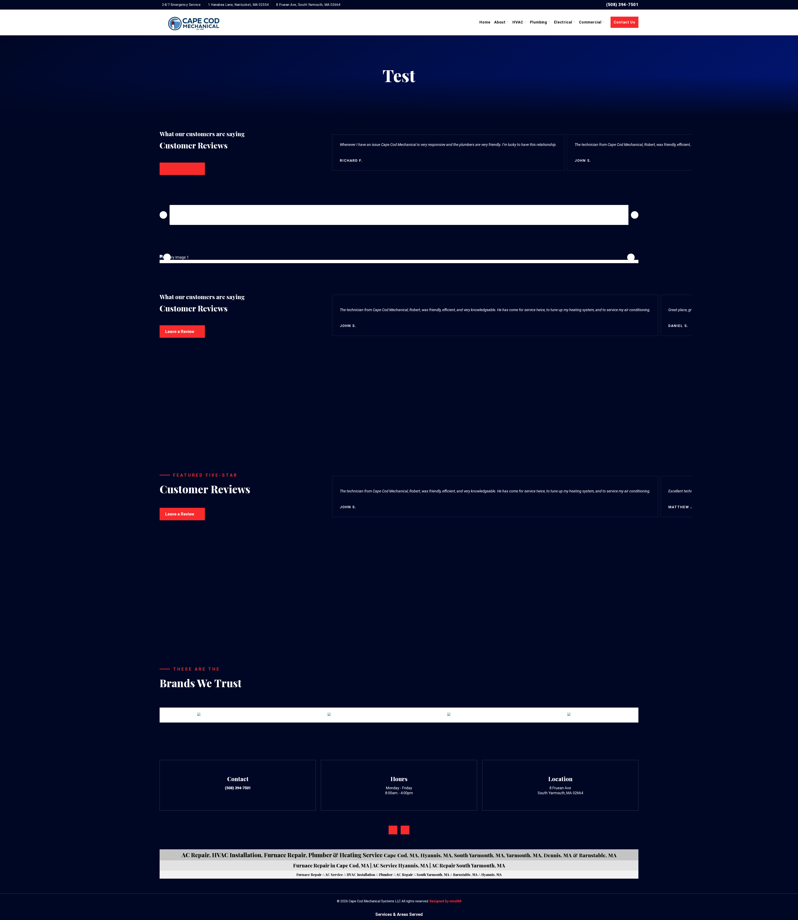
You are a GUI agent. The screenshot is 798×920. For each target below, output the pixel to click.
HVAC (517, 22)
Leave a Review (179, 168)
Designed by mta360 (445, 901)
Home (484, 22)
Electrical (563, 22)
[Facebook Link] (393, 830)
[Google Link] (405, 830)
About (500, 22)
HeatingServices (306, 623)
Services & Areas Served (399, 914)
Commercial (590, 22)
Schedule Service (399, 422)
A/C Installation (547, 623)
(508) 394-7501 (622, 4)
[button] (339, 593)
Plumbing (538, 22)
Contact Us (624, 22)
